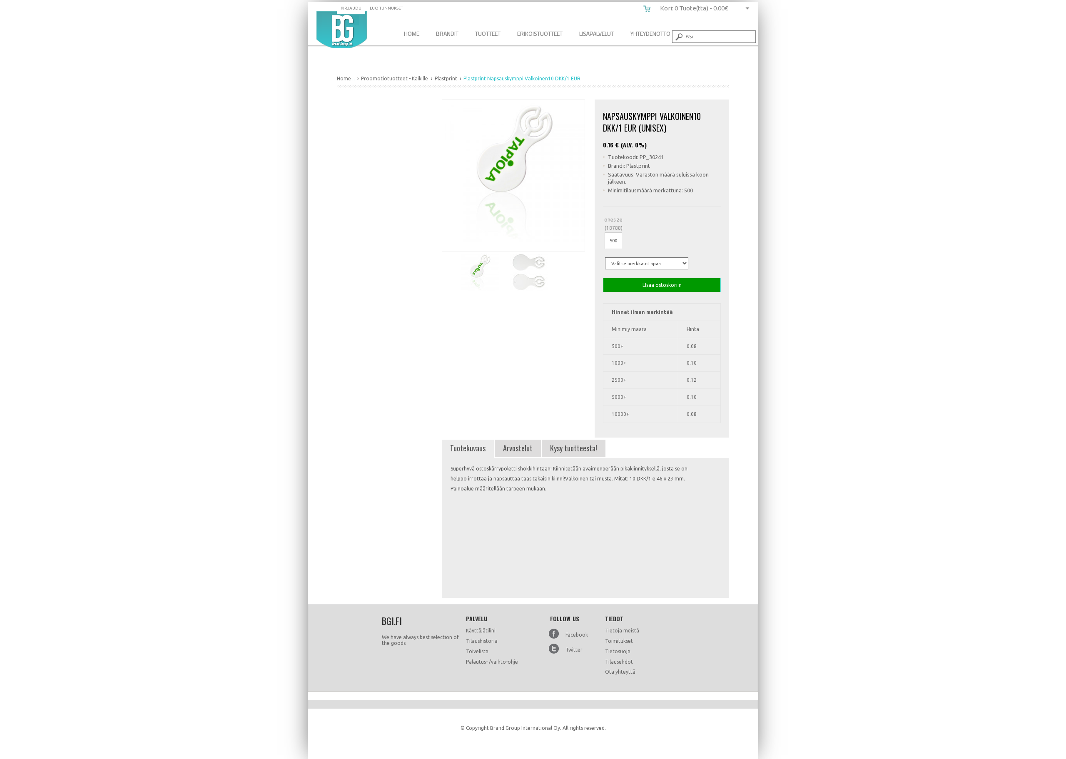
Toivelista (477, 651)
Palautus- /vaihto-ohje (492, 661)
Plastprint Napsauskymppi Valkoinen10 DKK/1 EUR (341, 29)
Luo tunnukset (386, 8)
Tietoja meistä (622, 630)
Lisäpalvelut (596, 33)
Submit (678, 36)
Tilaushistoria (482, 641)
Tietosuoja (617, 651)
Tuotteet (488, 33)
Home (411, 33)
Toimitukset (619, 641)
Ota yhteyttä (620, 671)
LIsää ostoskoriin (662, 285)
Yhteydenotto (650, 33)
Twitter (574, 649)
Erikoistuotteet (540, 33)
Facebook (576, 634)
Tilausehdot (619, 661)
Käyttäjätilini (481, 630)
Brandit (447, 33)
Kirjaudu (351, 8)
